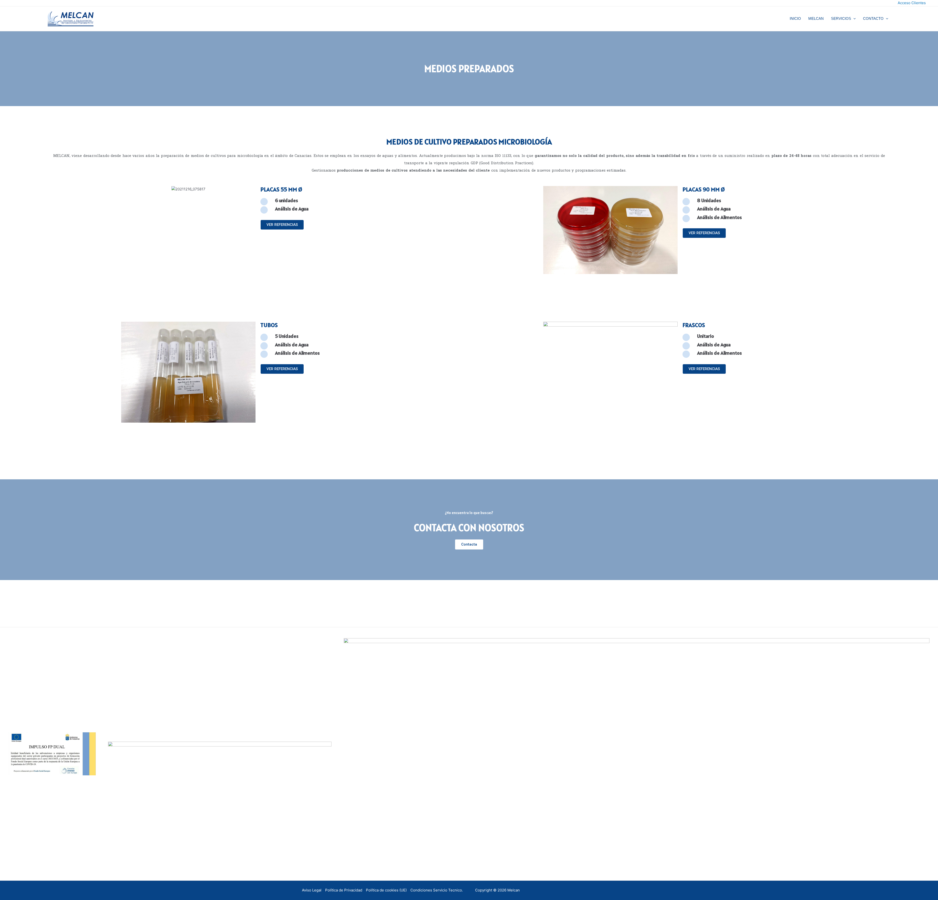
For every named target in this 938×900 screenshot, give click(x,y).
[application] (853, 18)
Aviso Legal (311, 890)
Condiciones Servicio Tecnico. (436, 890)
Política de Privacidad (343, 890)
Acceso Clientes (912, 3)
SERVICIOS (841, 18)
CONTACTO (873, 18)
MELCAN (816, 18)
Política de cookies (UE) (386, 890)
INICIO (795, 18)
